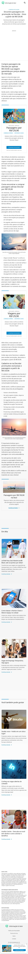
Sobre (14, 936)
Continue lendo (13, 508)
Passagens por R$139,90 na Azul (14, 496)
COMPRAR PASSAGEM (14, 147)
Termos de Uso (14, 933)
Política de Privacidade (14, 930)
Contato (14, 938)
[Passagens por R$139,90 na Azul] (14, 487)
